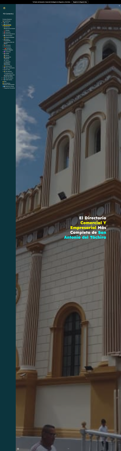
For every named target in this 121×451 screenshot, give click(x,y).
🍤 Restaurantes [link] (8, 66)
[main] (84, 227)
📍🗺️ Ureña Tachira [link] (7, 79)
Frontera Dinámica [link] (7, 19)
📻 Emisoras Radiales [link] (9, 37)
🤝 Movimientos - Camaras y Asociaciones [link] (8, 84)
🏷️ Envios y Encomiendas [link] (7, 39)
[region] (60, 2)
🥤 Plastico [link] (6, 60)
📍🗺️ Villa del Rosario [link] (8, 78)
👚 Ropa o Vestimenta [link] (9, 67)
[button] (119, 5)
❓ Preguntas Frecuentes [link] (9, 88)
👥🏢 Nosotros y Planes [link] (8, 86)
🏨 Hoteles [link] (6, 53)
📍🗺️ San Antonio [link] (7, 24)
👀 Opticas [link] (6, 55)
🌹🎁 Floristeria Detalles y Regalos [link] (8, 49)
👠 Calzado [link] (6, 30)
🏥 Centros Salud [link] (8, 35)
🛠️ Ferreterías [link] (7, 47)
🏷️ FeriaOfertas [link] (6, 21)
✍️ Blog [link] (4, 81)
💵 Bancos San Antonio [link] (9, 28)
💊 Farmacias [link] (7, 45)
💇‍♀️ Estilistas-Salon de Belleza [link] (9, 43)
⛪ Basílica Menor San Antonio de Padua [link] (9, 75)
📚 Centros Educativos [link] (9, 33)
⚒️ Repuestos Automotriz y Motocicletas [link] (7, 63)
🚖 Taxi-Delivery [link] (8, 71)
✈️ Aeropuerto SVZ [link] (8, 73)
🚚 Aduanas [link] (7, 26)
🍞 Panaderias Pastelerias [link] (7, 57)
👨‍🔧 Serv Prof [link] (7, 69)
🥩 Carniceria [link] (7, 32)
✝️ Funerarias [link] (7, 51)
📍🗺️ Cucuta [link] (6, 22)
